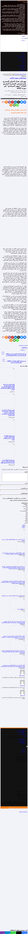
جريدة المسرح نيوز (21, 4)
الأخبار (24, 54)
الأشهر (23, 524)
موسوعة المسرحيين (21, 65)
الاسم (26, 483)
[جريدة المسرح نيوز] (17, 607)
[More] (11, 105)
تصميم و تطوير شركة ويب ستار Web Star (17, 807)
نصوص (23, 64)
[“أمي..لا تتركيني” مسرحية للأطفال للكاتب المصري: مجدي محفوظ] (21, 538)
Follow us (25, 736)
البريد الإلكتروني (23, 488)
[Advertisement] (14, 46)
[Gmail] (3, 102)
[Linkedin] (15, 102)
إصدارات (23, 62)
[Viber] (9, 102)
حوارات (23, 59)
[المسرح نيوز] (24, 38)
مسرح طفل (23, 69)
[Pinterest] (12, 102)
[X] (18, 102)
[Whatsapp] (17, 105)
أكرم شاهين (22, 695)
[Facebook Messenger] (21, 102)
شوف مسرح (22, 67)
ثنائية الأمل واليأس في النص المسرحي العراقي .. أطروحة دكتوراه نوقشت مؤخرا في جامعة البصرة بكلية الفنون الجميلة (13, 19)
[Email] (14, 105)
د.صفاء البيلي (15, 94)
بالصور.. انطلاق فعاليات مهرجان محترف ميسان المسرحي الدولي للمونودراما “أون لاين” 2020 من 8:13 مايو (13, 553)
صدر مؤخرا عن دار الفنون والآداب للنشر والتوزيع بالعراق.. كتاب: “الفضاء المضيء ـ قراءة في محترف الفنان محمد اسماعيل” (13, 30)
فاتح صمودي (22, 685)
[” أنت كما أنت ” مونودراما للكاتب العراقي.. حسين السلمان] (20, 594)
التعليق (25, 471)
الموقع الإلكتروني (24, 493)
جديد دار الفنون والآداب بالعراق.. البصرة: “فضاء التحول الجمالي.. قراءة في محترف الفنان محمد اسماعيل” (14, 24)
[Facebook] (24, 102)
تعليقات (23, 527)
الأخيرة (23, 526)
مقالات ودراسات (21, 57)
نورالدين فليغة (22, 675)
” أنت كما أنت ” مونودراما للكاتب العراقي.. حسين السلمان (13, 595)
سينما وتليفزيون (22, 70)
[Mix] (6, 102)
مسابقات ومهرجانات (21, 56)
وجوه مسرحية (22, 61)
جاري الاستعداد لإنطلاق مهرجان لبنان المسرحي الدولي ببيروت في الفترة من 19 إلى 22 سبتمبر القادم (8, 461)
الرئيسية (24, 74)
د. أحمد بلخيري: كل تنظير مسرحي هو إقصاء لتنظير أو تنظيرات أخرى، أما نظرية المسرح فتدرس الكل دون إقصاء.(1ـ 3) (13, 21)
